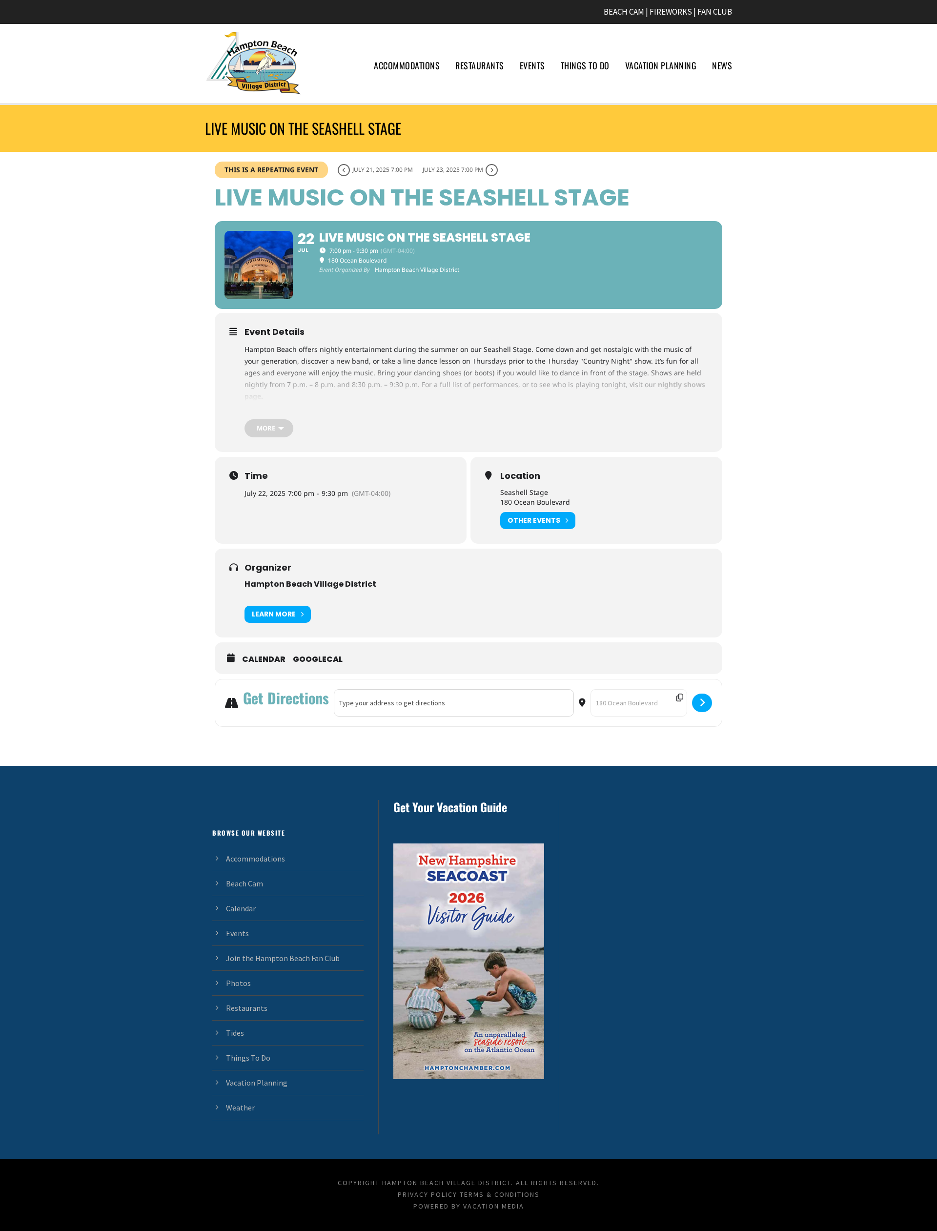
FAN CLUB (714, 11)
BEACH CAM (624, 11)
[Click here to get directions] (702, 703)
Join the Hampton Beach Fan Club (283, 958)
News (722, 65)
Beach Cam (244, 883)
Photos (238, 983)
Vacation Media (493, 1206)
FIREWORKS (671, 11)
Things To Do (585, 65)
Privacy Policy (427, 1194)
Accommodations (407, 65)
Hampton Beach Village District (310, 584)
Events (532, 65)
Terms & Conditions (500, 1194)
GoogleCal (318, 659)
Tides (235, 1033)
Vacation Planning (661, 65)
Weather (240, 1107)
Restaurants (479, 65)
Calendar (263, 659)
